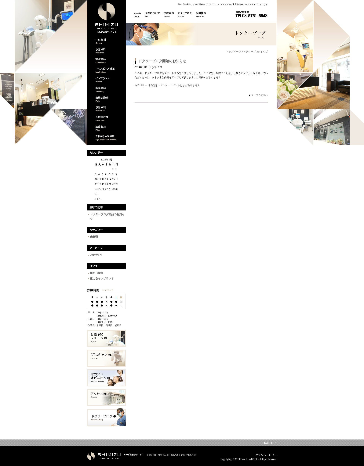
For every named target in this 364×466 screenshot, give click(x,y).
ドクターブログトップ (255, 51)
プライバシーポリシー (266, 455)
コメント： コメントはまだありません (178, 85)
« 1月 (98, 198)
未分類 (94, 236)
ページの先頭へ (259, 95)
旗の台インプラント (102, 278)
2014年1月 (96, 254)
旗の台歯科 (96, 273)
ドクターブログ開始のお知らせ (162, 61)
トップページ (233, 51)
